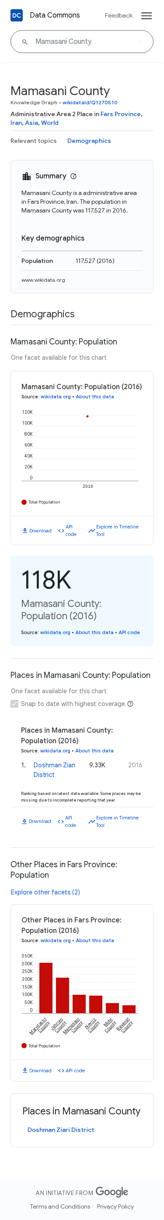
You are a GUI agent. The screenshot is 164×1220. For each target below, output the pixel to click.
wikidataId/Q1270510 (90, 102)
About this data (95, 397)
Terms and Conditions (60, 1206)
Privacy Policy (115, 1206)
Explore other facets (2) (45, 892)
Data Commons (55, 15)
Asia (31, 123)
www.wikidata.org (43, 280)
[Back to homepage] (16, 15)
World (50, 123)
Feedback (119, 15)
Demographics (89, 141)
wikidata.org (56, 397)
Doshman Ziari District (61, 1130)
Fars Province (121, 114)
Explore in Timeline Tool (117, 530)
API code (71, 530)
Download (40, 531)
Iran (16, 123)
